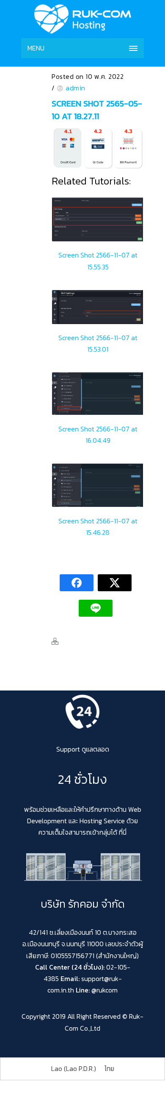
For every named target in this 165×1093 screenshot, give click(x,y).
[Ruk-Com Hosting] (82, 19)
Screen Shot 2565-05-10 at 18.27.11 (97, 110)
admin (75, 88)
